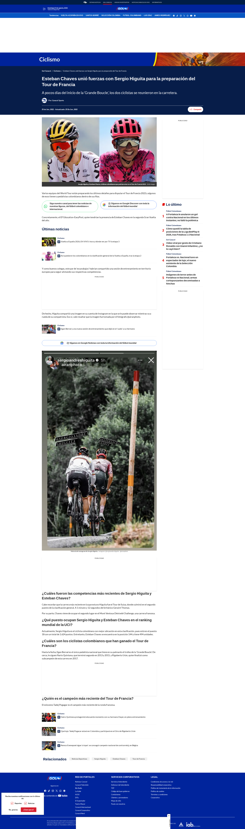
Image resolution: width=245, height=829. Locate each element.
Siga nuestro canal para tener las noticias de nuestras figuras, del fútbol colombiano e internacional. (71, 206)
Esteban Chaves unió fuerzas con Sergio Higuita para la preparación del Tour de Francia (94, 71)
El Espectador (80, 801)
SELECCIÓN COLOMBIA (110, 15)
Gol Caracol (107, 2)
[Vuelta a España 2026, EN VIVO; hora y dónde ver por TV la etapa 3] (49, 241)
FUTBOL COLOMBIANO (132, 15)
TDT (112, 788)
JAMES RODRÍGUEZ (162, 15)
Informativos (157, 2)
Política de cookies (157, 791)
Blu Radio (78, 788)
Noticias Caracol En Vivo (141, 2)
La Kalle (78, 791)
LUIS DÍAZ (148, 15)
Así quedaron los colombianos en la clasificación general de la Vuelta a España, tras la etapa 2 (101, 255)
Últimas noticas (95, 2)
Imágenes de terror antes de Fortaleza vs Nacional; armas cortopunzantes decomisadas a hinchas (183, 279)
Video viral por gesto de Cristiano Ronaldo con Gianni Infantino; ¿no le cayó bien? (184, 245)
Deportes (18, 803)
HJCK (77, 794)
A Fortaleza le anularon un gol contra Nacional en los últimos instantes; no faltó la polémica (182, 217)
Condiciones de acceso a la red (162, 782)
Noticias (31, 803)
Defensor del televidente (120, 785)
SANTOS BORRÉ (92, 15)
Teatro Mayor (80, 804)
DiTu (77, 797)
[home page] (85, 2)
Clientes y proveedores (119, 797)
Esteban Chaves (119, 759)
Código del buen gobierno (120, 791)
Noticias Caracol (81, 782)
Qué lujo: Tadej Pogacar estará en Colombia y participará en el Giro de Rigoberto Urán (98, 731)
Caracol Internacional (83, 807)
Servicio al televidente (119, 782)
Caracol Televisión (81, 785)
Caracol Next (80, 813)
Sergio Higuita (100, 759)
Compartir (197, 109)
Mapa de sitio (116, 801)
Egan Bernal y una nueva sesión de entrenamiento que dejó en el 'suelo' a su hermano (98, 328)
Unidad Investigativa (121, 2)
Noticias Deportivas (79, 759)
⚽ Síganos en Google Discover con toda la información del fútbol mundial (128, 205)
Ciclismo (57, 71)
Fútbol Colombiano (173, 211)
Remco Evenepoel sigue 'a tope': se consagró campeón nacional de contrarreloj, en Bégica (99, 745)
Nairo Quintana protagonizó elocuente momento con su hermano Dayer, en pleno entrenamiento (103, 717)
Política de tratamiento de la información (165, 788)
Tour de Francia (139, 759)
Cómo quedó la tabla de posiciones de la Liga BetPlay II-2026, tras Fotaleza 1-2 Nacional (183, 231)
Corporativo (155, 797)
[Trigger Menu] (44, 9)
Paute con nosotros (118, 804)
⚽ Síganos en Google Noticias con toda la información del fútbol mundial (101, 343)
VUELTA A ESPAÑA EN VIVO (72, 15)
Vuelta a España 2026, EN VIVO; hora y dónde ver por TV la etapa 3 (90, 241)
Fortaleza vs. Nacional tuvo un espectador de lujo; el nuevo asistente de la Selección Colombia (182, 262)
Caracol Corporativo (82, 810)
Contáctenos (115, 794)
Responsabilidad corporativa (161, 785)
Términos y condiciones (159, 794)
